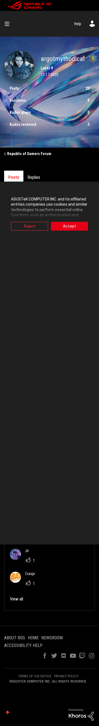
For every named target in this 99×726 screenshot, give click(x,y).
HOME (33, 637)
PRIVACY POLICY (66, 676)
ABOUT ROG (14, 637)
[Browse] (9, 24)
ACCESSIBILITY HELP (23, 645)
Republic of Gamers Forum (29, 153)
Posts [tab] (13, 177)
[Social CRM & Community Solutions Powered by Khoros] (81, 714)
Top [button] (7, 712)
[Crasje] (24, 581)
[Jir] (21, 558)
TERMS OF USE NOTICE (34, 676)
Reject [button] (29, 226)
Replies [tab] (34, 177)
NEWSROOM (52, 637)
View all (16, 599)
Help (77, 24)
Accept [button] (69, 226)
